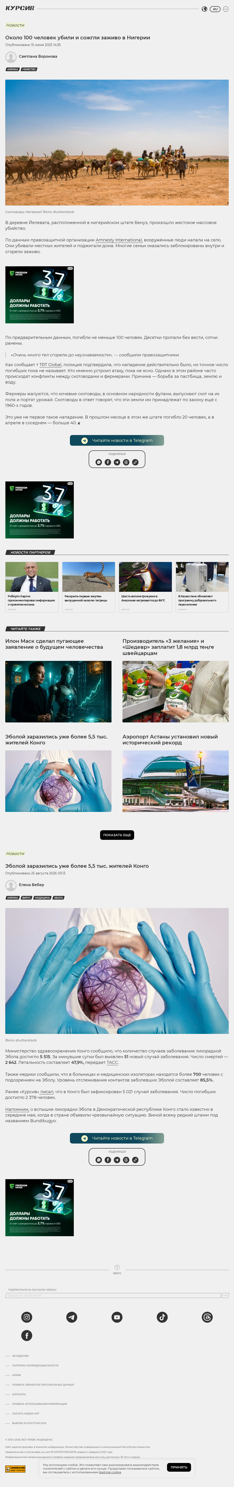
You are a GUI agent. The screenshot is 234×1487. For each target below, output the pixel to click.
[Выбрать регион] (204, 9)
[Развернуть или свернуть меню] (226, 9)
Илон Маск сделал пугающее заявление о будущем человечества (54, 644)
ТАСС (112, 1062)
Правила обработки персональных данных (43, 1385)
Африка (12, 69)
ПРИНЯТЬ (179, 1467)
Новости (15, 25)
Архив (16, 1375)
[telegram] (71, 1317)
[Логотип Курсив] (20, 8)
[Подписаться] (225, 1295)
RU (215, 9)
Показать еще (117, 835)
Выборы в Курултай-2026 (29, 1423)
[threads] (207, 1317)
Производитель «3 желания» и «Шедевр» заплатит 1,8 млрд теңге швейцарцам (168, 647)
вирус (26, 897)
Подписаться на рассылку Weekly (32, 1290)
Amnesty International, (119, 240)
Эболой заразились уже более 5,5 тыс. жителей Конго (56, 740)
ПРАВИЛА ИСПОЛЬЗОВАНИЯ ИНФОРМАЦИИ (39, 1404)
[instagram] (26, 1317)
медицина (42, 897)
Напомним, (17, 1109)
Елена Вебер (31, 885)
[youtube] (117, 1317)
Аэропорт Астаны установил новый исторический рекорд (170, 740)
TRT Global (50, 364)
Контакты (19, 1394)
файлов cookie (110, 1472)
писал (46, 1091)
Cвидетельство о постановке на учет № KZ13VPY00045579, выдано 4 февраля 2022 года (58, 1452)
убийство (29, 69)
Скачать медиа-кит (25, 1413)
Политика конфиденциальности (35, 1365)
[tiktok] (162, 1317)
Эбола (58, 897)
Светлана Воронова (38, 56)
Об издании (20, 1356)
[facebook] (26, 1335)
